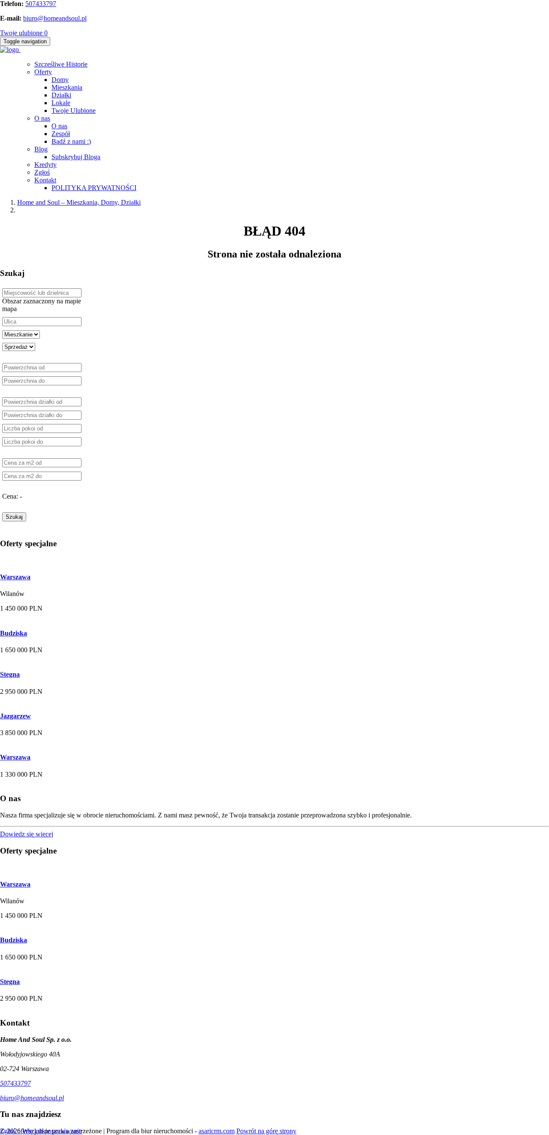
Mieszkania (66, 87)
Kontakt (45, 180)
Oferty (43, 72)
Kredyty (45, 164)
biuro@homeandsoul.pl (55, 18)
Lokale (60, 102)
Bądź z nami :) (71, 141)
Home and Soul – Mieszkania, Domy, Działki (79, 202)
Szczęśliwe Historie (60, 64)
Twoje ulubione (24, 32)
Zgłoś (42, 172)
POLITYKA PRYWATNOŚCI (93, 187)
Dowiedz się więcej (26, 834)
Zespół (60, 133)
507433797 (40, 3)
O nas (42, 118)
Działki (61, 95)
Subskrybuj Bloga (75, 156)
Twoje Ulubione (73, 110)
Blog (41, 149)
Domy (60, 79)
